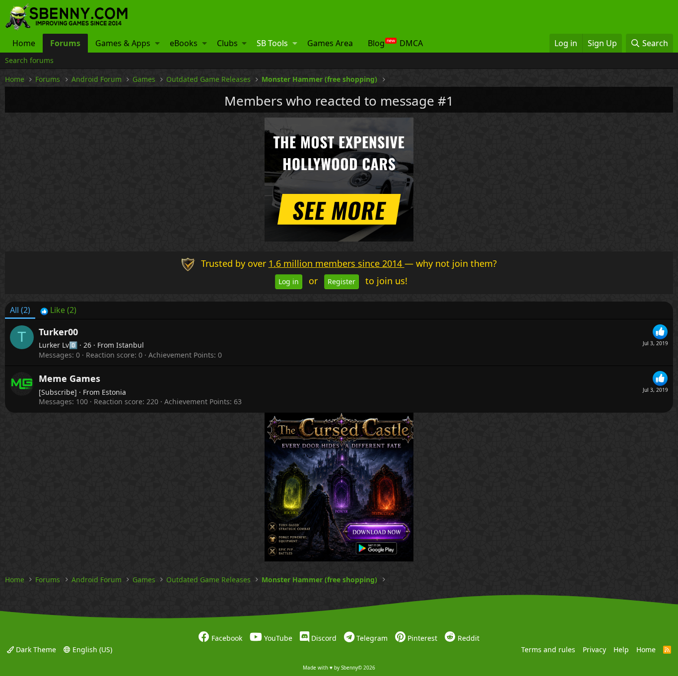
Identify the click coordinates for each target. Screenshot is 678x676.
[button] (157, 43)
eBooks (184, 43)
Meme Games (69, 378)
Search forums (29, 60)
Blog (376, 43)
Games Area (330, 43)
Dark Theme (35, 649)
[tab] (58, 310)
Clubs (227, 43)
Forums (65, 43)
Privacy (594, 649)
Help (621, 649)
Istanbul (130, 345)
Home (23, 43)
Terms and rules (548, 649)
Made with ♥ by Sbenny (339, 667)
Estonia (114, 392)
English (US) (91, 649)
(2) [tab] (20, 310)
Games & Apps (122, 43)
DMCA (411, 43)
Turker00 (58, 332)
